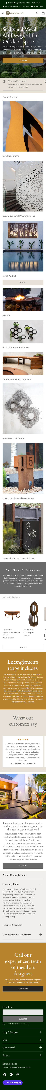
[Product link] (12, 622)
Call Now (25, 6)
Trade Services (36, 3)
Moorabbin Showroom (11, 6)
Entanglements (12, 1067)
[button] (3, 13)
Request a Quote (38, 6)
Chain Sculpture (28, 632)
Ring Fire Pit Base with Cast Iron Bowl (11, 633)
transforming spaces (23, 84)
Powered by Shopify (24, 1067)
